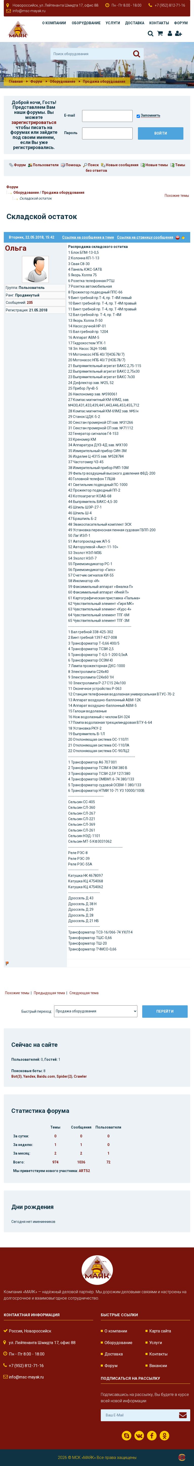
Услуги (113, 23)
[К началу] (181, 1446)
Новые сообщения (121, 165)
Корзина (159, 33)
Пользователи (45, 165)
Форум (181, 23)
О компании (54, 23)
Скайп (126, 1435)
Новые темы (156, 165)
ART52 (84, 1171)
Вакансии (158, 1365)
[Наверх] (183, 237)
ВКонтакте (139, 1435)
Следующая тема (84, 993)
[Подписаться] (183, 1415)
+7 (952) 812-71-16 (170, 5)
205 (30, 303)
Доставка (134, 23)
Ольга (16, 248)
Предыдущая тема (49, 993)
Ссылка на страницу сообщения (145, 237)
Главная (16, 81)
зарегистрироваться (33, 122)
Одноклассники (164, 1435)
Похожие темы (177, 196)
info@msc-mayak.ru (29, 11)
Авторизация (169, 33)
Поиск (150, 33)
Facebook (152, 1435)
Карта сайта (160, 1331)
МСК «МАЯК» (84, 1457)
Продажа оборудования (63, 192)
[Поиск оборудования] (136, 54)
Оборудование (86, 23)
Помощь (73, 165)
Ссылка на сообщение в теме (88, 237)
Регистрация (178, 33)
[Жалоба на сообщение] (178, 237)
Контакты (159, 23)
